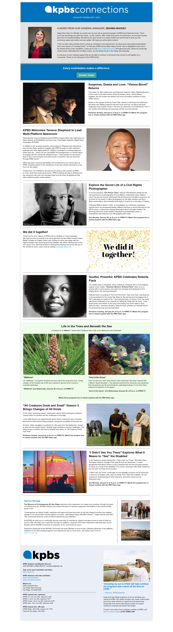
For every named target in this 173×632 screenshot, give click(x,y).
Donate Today (86, 75)
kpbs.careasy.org (110, 612)
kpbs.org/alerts (28, 572)
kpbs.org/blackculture (106, 49)
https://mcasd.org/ (31, 533)
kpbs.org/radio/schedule (32, 580)
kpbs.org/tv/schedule (30, 578)
